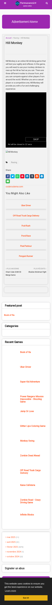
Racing (16, 38)
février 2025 (15, 547)
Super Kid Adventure (30, 381)
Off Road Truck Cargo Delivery (26, 216)
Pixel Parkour (26, 246)
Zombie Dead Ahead (30, 455)
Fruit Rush (26, 226)
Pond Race (26, 236)
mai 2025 (12, 537)
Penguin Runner (26, 256)
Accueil (9, 38)
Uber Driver (26, 205)
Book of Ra (9, 315)
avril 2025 (13, 542)
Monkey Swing (27, 440)
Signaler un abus (15, 568)
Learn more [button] (10, 591)
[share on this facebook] (8, 176)
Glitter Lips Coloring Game (32, 426)
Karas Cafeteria (27, 485)
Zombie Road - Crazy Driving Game (30, 501)
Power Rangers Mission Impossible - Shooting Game (32, 399)
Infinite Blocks (27, 514)
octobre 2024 (14, 556)
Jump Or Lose (27, 411)
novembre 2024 (15, 551)
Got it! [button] (26, 598)
